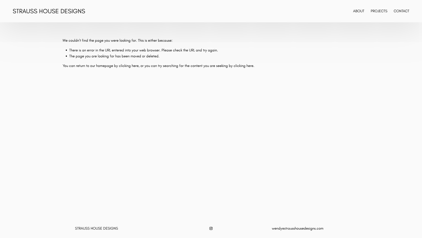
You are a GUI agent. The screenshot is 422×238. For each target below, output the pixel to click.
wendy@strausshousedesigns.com (297, 228)
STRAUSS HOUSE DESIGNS (49, 11)
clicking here (129, 65)
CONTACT (401, 11)
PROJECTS (379, 11)
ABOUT (358, 11)
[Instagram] (211, 228)
